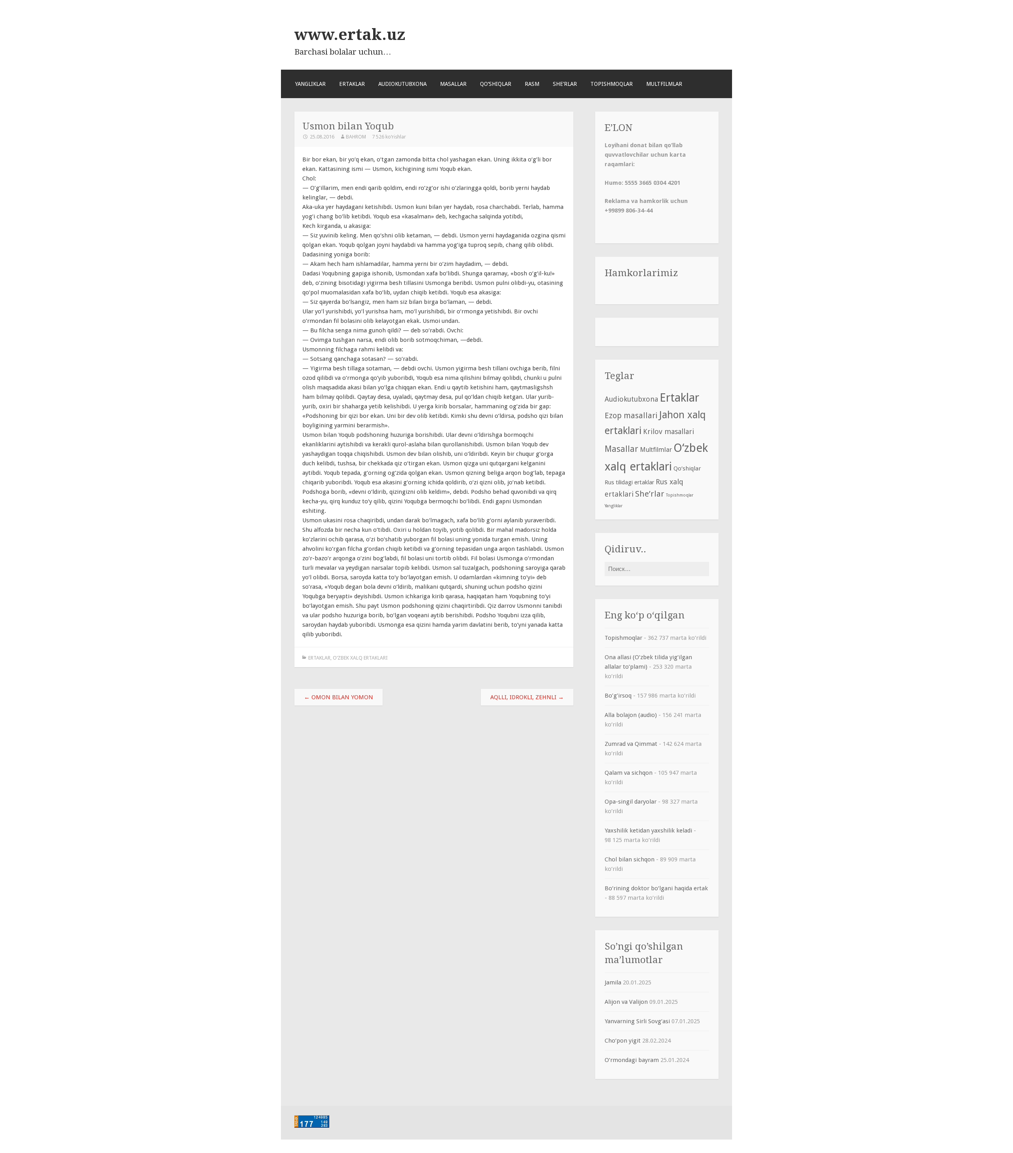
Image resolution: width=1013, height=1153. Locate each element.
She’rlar (565, 84)
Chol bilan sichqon (629, 859)
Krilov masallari (668, 431)
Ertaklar (352, 84)
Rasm (532, 84)
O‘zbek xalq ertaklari (360, 658)
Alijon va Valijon (626, 1001)
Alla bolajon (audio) (631, 715)
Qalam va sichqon (629, 772)
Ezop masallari (631, 415)
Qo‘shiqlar (495, 84)
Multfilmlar (664, 84)
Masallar (453, 84)
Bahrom (356, 137)
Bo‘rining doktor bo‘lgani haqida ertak (656, 888)
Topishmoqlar (611, 84)
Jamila (613, 982)
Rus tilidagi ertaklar (629, 482)
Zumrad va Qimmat (631, 743)
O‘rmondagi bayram (632, 1060)
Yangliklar (310, 84)
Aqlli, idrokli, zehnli (527, 697)
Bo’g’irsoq (618, 695)
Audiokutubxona (402, 84)
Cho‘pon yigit (623, 1040)
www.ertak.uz (349, 34)
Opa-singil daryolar (630, 801)
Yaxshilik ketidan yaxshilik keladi (648, 830)
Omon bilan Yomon (338, 697)
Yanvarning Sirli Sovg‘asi (637, 1021)
